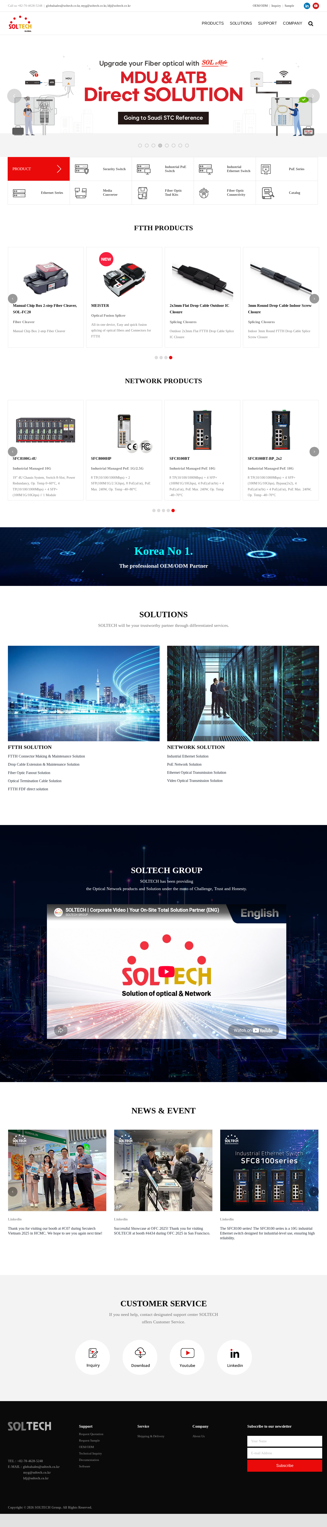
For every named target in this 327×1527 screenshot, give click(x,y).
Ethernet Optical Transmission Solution (196, 772)
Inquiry (276, 5)
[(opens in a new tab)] (57, 1170)
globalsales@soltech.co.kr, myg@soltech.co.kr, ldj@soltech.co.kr (88, 5)
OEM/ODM (260, 5)
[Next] (314, 1191)
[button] (310, 23)
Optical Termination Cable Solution (35, 781)
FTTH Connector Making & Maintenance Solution (46, 756)
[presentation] (12, 298)
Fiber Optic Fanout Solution (29, 773)
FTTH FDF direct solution (28, 789)
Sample (289, 5)
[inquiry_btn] (92, 1342)
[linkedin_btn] (234, 1342)
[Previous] (12, 1191)
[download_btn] (140, 1342)
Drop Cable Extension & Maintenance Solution (43, 764)
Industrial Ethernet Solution (188, 756)
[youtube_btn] (187, 1342)
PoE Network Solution (184, 764)
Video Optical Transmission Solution (195, 781)
